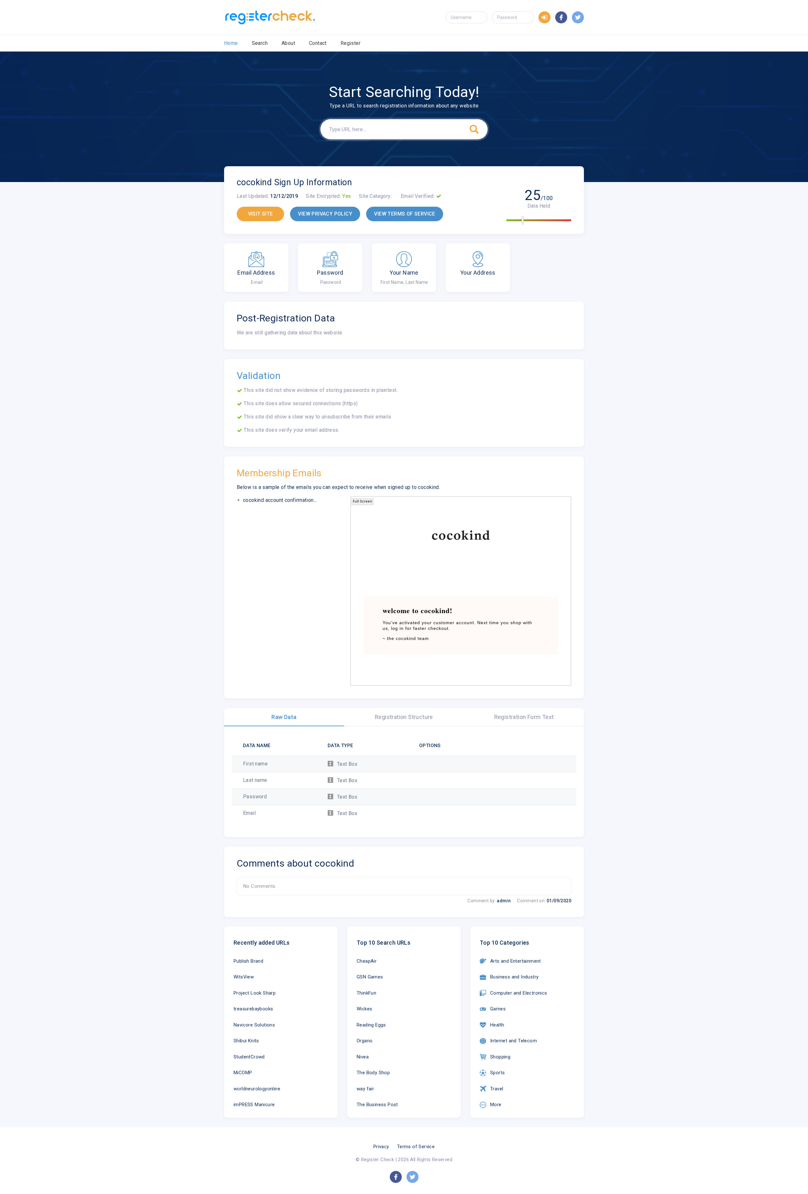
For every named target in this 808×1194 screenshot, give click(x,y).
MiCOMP (243, 1072)
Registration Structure (404, 717)
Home (231, 43)
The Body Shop (373, 1072)
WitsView (244, 977)
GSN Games (370, 977)
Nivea (363, 1057)
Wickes (364, 1009)
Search (260, 43)
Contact (318, 43)
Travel (496, 1089)
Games (498, 1009)
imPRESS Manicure (254, 1104)
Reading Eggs (371, 1025)
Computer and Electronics (518, 993)
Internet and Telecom (513, 1041)
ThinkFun (366, 993)
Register (350, 43)
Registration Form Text (524, 717)
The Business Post (377, 1104)
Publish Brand (248, 961)
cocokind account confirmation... (280, 500)
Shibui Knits (246, 1041)
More (496, 1104)
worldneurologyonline (257, 1089)
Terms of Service (416, 1146)
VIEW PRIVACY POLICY (325, 214)
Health (497, 1025)
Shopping (500, 1057)
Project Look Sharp (255, 993)
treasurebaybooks (253, 1009)
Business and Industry (514, 977)
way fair (365, 1089)
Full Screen (362, 501)
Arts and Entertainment (515, 961)
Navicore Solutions (254, 1025)
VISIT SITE (260, 214)
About (288, 43)
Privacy (381, 1146)
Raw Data (283, 717)
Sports (497, 1072)
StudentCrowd (249, 1057)
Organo (364, 1041)
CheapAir (367, 961)
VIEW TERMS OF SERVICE (404, 214)
